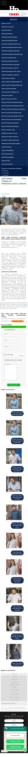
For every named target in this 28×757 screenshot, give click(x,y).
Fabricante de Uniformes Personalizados (11, 143)
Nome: (6, 333)
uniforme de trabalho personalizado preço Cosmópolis (17, 497)
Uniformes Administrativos (8, 150)
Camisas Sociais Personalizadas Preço (10, 92)
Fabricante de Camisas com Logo (9, 133)
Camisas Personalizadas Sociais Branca (11, 64)
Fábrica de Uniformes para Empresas (10, 123)
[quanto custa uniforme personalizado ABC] (14, 651)
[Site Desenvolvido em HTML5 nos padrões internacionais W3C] (4, 751)
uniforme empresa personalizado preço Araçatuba (17, 608)
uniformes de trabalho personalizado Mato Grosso (17, 525)
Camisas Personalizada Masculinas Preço (11, 44)
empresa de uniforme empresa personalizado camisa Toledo (17, 441)
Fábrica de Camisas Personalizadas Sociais (11, 112)
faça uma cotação (17, 321)
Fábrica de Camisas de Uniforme (9, 99)
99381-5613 (4, 4)
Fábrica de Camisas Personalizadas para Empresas (13, 109)
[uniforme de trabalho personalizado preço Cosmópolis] (14, 483)
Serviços (13, 19)
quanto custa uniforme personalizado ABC (17, 664)
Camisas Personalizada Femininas (9, 37)
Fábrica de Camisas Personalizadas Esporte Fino (13, 105)
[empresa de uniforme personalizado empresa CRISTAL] (14, 623)
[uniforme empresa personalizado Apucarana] (14, 566)
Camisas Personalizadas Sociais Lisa (10, 68)
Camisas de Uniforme (6, 30)
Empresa (14, 725)
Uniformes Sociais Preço (7, 164)
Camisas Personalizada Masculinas (9, 40)
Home (14, 720)
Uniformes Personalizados (8, 157)
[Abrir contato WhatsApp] (25, 750)
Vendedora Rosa (15, 747)
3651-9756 (4, 1)
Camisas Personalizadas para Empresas (11, 50)
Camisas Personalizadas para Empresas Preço (12, 54)
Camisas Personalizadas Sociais (9, 57)
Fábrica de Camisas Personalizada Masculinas (12, 102)
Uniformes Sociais (6, 160)
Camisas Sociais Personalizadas (9, 88)
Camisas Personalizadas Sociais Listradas (11, 71)
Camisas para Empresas (7, 33)
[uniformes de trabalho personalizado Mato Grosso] (14, 511)
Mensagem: (7, 364)
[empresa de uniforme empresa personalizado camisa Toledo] (14, 427)
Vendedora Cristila (15, 741)
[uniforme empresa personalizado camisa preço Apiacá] (14, 455)
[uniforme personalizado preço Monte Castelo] (14, 400)
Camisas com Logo (6, 23)
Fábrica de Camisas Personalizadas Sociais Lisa (12, 116)
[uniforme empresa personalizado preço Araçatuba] (14, 594)
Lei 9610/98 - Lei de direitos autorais (19, 710)
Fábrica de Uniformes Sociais (8, 129)
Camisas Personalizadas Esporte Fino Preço (12, 47)
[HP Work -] (14, 10)
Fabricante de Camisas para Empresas (10, 140)
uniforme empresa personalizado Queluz (17, 552)
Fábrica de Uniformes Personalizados (10, 126)
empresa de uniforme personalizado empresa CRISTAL (17, 636)
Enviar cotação (13, 385)
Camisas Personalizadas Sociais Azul (10, 61)
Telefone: (7, 346)
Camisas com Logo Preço (8, 26)
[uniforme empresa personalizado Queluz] (14, 540)
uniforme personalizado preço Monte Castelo (17, 413)
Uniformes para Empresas (7, 153)
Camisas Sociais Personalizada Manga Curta (12, 81)
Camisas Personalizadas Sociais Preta (10, 74)
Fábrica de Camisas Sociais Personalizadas (11, 119)
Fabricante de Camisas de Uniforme (10, 136)
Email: (6, 340)
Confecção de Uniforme (7, 95)
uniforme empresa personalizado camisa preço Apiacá (17, 469)
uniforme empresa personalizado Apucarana (17, 580)
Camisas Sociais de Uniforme (8, 78)
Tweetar (4, 196)
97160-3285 (4, 3)
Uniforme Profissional (6, 147)
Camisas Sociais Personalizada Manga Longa (12, 85)
